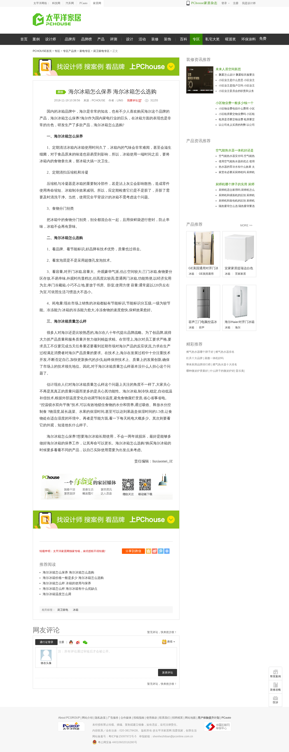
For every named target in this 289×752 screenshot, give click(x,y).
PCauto (83, 3)
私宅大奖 (212, 39)
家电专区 (84, 51)
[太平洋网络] (71, 726)
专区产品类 (70, 51)
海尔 (237, 327)
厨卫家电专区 (101, 51)
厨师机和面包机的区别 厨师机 (237, 200)
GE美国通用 (206, 273)
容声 (201, 327)
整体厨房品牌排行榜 (198, 364)
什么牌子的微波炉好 (222, 370)
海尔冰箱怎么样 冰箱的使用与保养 (67, 583)
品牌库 (70, 39)
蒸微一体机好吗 (214, 358)
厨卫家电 (62, 609)
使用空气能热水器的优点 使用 (237, 161)
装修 (154, 39)
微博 (78, 642)
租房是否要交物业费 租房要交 (237, 119)
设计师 (50, 39)
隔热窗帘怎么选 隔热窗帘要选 (237, 206)
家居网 (97, 3)
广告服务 (113, 717)
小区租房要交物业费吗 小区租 (237, 114)
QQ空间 (149, 551)
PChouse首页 (42, 51)
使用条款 (151, 717)
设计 (129, 39)
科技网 (56, 3)
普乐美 (240, 370)
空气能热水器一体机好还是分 (235, 151)
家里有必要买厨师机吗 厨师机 (237, 172)
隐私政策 (100, 717)
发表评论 (167, 672)
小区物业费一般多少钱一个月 (235, 103)
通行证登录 (46, 642)
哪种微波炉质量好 (197, 370)
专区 (196, 39)
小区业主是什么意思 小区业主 (237, 80)
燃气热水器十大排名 (225, 364)
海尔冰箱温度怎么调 (57, 594)
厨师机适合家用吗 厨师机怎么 (237, 189)
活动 (142, 39)
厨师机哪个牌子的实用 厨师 (235, 184)
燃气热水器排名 (224, 351)
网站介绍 (87, 717)
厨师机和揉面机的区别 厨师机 (237, 195)
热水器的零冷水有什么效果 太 (237, 166)
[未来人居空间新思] (199, 79)
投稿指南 (138, 717)
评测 (113, 39)
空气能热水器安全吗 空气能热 (237, 156)
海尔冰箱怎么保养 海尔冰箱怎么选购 (68, 572)
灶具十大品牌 (194, 358)
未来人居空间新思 (228, 69)
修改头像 (46, 663)
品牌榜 (86, 39)
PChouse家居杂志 (204, 3)
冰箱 (75, 609)
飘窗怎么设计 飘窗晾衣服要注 (237, 74)
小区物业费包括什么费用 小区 (237, 108)
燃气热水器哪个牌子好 (199, 351)
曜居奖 (230, 39)
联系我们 (164, 717)
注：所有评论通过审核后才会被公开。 (85, 651)
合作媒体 (126, 717)
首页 (24, 39)
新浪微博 (155, 551)
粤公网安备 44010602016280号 (117, 742)
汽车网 (70, 3)
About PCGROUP (69, 717)
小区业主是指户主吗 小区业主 (237, 85)
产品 (101, 39)
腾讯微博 (161, 551)
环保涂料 (248, 39)
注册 (61, 642)
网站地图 (190, 717)
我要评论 (132, 100)
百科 (183, 39)
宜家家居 (240, 273)
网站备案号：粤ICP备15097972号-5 (114, 736)
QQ (71, 642)
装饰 (167, 39)
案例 (36, 39)
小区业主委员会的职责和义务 (236, 91)
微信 (134, 551)
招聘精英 (177, 717)
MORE (246, 225)
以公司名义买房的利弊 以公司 (237, 124)
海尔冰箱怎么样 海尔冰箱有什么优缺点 (70, 588)
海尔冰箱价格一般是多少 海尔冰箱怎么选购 (73, 578)
